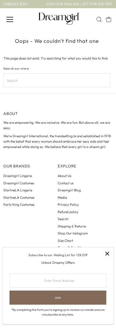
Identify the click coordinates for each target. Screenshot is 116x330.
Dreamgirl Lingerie (17, 176)
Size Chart (65, 240)
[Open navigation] (18, 19)
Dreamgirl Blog (69, 190)
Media (62, 197)
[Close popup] (107, 254)
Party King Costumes (18, 204)
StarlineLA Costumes (18, 197)
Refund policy (68, 212)
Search (63, 219)
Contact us (65, 183)
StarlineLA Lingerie (17, 190)
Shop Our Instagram (73, 233)
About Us (64, 176)
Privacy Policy (68, 204)
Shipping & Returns (72, 226)
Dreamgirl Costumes (18, 183)
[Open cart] (108, 19)
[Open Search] (99, 19)
